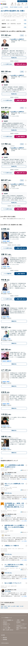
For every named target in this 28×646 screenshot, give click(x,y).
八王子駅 (5, 340)
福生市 (5, 606)
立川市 (8, 292)
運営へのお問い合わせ (8, 629)
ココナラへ (4, 1)
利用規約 (18, 622)
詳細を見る (14, 321)
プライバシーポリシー (21, 624)
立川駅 (4, 293)
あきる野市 (13, 39)
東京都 (4, 241)
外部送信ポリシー (20, 626)
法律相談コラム (6, 624)
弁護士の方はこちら (22, 1)
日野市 (8, 266)
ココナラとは (6, 626)
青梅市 (2, 606)
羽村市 (9, 606)
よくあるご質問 (6, 627)
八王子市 (8, 339)
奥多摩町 (6, 607)
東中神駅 (5, 242)
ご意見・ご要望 (20, 620)
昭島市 (8, 241)
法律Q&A (5, 622)
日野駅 (4, 268)
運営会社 (5, 637)
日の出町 (21, 606)
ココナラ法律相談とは (8, 620)
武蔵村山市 (8, 361)
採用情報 (5, 639)
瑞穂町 (17, 606)
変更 (25, 20)
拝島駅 (4, 318)
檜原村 (2, 607)
